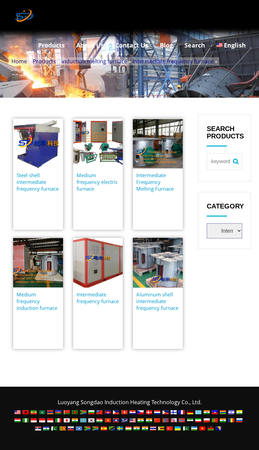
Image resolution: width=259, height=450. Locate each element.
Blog (166, 45)
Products (51, 45)
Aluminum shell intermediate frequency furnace (157, 301)
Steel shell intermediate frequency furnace (38, 182)
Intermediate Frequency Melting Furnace (155, 182)
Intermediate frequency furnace (173, 61)
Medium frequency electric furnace (97, 182)
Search (194, 45)
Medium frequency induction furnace (37, 301)
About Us (90, 45)
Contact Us (131, 45)
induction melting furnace (94, 61)
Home (19, 61)
